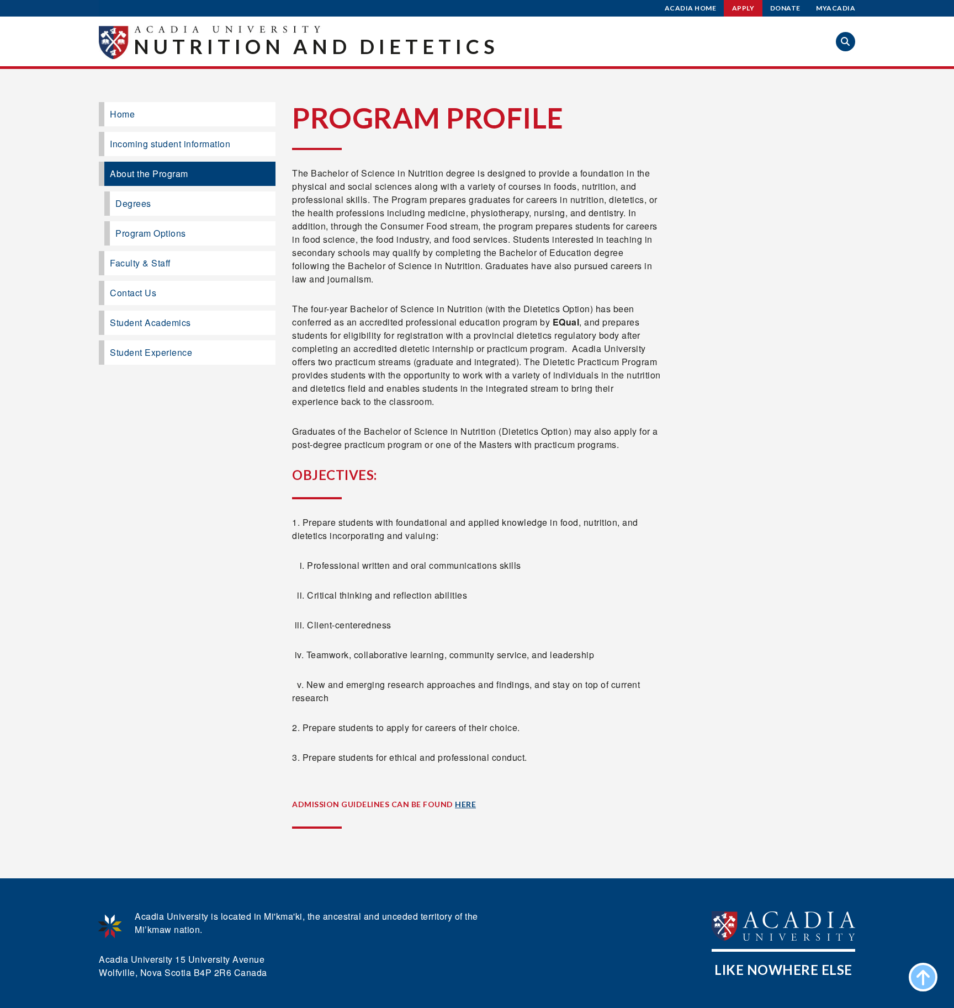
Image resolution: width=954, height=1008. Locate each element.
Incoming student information (170, 143)
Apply (743, 8)
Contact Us (133, 292)
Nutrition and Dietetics (316, 46)
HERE (465, 804)
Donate (785, 8)
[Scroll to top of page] (923, 977)
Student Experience (151, 352)
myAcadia (835, 8)
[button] (845, 41)
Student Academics (150, 322)
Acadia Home (691, 8)
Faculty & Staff (140, 263)
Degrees (133, 203)
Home (122, 114)
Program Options (150, 233)
